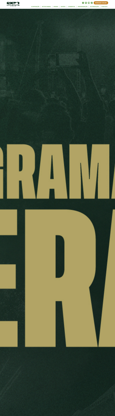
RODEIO (56, 6)
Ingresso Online (101, 3)
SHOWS (63, 6)
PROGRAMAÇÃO (82, 6)
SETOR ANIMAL (46, 6)
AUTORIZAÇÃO (94, 6)
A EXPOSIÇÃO (35, 6)
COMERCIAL (71, 6)
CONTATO (104, 6)
